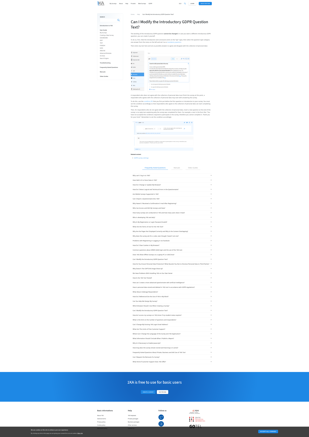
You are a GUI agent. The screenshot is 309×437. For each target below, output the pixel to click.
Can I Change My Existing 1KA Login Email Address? (150, 324)
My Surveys (113, 3)
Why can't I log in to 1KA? (141, 175)
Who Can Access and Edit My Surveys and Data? (149, 208)
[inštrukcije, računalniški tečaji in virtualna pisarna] (200, 426)
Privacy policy (101, 422)
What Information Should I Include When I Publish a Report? (153, 338)
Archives (102, 56)
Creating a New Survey (107, 35)
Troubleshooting (105, 63)
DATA (101, 48)
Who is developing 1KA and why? (144, 217)
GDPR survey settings (141, 158)
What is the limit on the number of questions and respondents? (154, 320)
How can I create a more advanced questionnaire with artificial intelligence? (159, 283)
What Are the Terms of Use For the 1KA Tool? (148, 227)
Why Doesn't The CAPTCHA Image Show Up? (148, 269)
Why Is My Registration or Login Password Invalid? (150, 222)
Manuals (102, 72)
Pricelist (133, 3)
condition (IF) (148, 101)
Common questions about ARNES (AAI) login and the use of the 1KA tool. (158, 250)
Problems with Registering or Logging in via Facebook (151, 241)
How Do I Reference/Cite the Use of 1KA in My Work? (151, 296)
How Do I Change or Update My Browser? (147, 185)
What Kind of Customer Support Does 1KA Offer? (149, 362)
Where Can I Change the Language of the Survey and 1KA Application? (156, 334)
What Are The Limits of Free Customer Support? (149, 329)
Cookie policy (101, 425)
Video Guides (104, 76)
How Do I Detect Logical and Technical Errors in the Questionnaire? (155, 189)
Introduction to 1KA (106, 25)
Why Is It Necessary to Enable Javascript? (147, 343)
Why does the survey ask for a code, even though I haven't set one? (156, 236)
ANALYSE (102, 51)
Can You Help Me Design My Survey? (145, 301)
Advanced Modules (105, 53)
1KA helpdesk (132, 415)
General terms (101, 419)
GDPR (150, 3)
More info (80, 433)
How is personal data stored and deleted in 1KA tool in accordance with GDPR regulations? (164, 287)
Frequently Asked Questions (109, 67)
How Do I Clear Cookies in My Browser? (146, 245)
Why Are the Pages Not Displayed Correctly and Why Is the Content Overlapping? (160, 231)
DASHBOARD (104, 38)
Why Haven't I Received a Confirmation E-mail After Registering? (154, 203)
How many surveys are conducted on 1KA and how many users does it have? (159, 213)
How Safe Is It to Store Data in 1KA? (145, 180)
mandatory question (174, 42)
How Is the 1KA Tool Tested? (142, 278)
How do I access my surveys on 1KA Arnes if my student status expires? (157, 315)
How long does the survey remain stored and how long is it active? (155, 348)
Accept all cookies (268, 431)
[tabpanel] (171, 268)
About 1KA (100, 415)
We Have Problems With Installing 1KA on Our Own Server (152, 273)
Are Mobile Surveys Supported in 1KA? (146, 194)
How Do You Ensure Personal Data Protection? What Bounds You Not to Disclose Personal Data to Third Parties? (171, 264)
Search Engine (104, 58)
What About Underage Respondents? (145, 292)
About (121, 3)
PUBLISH (102, 45)
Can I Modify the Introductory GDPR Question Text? (150, 259)
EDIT (101, 40)
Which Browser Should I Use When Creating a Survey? (151, 306)
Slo (180, 3)
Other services (132, 425)
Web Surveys (142, 3)
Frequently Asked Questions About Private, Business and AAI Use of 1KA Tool (159, 352)
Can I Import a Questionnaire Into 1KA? (146, 199)
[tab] (155, 168)
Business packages (133, 422)
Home (132, 14)
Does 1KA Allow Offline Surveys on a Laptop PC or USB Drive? (153, 255)
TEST (101, 43)
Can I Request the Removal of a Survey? (146, 357)
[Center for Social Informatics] (200, 419)
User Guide (103, 30)
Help (126, 3)
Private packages (133, 419)
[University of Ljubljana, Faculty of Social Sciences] (200, 411)
